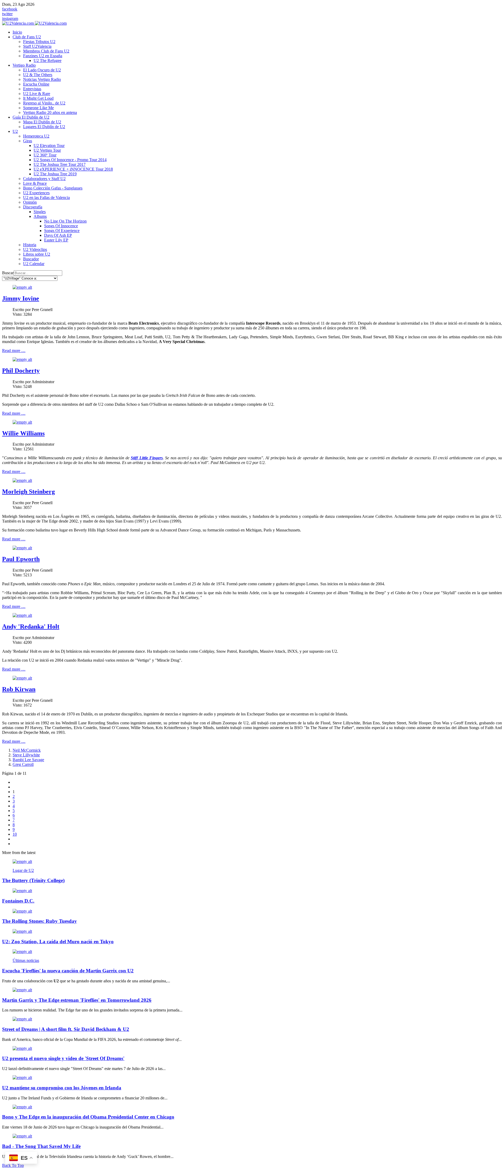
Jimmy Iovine (20, 298)
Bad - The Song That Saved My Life (41, 1146)
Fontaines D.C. (18, 901)
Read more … (13, 350)
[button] (27, 37)
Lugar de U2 (23, 870)
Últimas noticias (26, 960)
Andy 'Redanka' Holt (30, 626)
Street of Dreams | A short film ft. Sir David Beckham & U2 (65, 1029)
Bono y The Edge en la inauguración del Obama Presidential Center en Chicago (88, 1117)
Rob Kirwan (18, 689)
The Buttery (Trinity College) (33, 880)
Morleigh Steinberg (28, 491)
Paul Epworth (21, 559)
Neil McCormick (27, 750)
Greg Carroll (23, 764)
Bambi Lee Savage (28, 759)
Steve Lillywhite (26, 755)
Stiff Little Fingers (147, 458)
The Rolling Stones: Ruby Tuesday (39, 921)
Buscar (8, 273)
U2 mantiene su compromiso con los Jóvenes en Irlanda (61, 1087)
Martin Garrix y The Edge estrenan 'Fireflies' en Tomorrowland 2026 (76, 1000)
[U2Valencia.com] (34, 23)
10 (15, 834)
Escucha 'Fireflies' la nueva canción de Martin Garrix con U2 (68, 970)
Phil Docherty (21, 370)
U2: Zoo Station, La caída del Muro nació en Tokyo (58, 941)
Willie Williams (23, 433)
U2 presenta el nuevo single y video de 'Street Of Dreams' (63, 1058)
